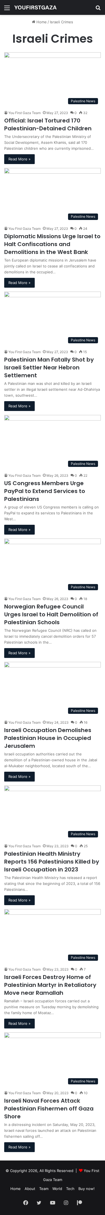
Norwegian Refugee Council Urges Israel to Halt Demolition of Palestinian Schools (51, 614)
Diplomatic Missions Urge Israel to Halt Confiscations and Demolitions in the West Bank (52, 244)
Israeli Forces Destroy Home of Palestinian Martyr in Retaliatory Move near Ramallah (50, 985)
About (30, 1188)
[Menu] (7, 9)
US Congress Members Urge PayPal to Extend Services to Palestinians (44, 491)
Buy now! (86, 1188)
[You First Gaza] (35, 7)
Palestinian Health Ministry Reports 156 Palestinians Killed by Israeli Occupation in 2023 (51, 861)
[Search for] (98, 9)
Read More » (19, 159)
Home (41, 22)
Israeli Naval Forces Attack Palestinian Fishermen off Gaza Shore (49, 1108)
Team (43, 1188)
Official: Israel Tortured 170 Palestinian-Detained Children (48, 124)
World (57, 1188)
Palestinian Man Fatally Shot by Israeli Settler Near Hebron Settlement (49, 367)
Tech (70, 1188)
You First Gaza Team (24, 113)
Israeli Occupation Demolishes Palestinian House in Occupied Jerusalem (47, 738)
